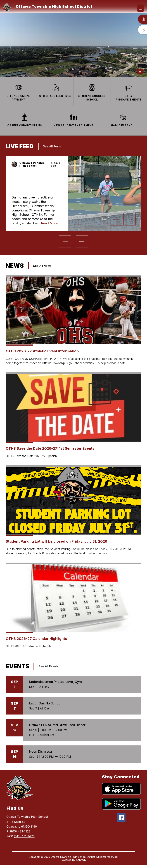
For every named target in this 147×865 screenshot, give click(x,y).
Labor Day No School (45, 703)
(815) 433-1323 (20, 831)
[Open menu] (140, 8)
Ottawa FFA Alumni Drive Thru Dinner (57, 725)
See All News (42, 266)
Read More (49, 223)
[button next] (129, 219)
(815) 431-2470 (24, 836)
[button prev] (116, 219)
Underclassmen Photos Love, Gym (55, 682)
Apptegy (81, 859)
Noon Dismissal (41, 751)
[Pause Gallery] (140, 71)
